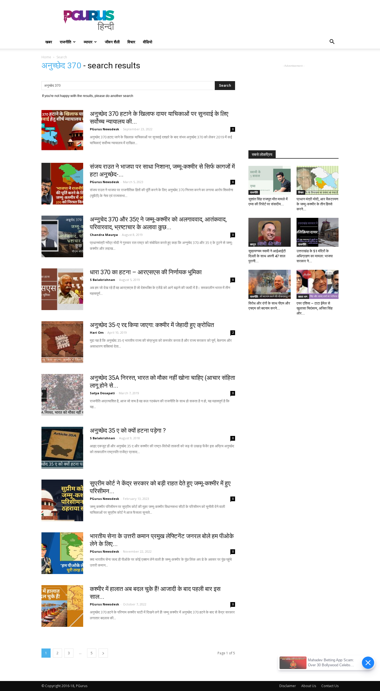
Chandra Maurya (104, 235)
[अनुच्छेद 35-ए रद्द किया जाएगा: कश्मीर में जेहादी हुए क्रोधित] (62, 342)
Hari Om (96, 332)
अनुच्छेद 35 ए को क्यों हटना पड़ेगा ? (128, 430)
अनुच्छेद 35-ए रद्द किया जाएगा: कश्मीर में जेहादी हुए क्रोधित (152, 324)
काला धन (302, 296)
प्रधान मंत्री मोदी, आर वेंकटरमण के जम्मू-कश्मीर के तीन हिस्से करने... (317, 204)
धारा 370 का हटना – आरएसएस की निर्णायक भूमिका (146, 272)
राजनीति (65, 41)
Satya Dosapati (102, 393)
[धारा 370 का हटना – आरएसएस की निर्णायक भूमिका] (62, 289)
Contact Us (330, 685)
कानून (253, 244)
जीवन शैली (112, 41)
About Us (308, 685)
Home (46, 57)
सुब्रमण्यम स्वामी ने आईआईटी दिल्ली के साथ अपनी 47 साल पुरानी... (267, 256)
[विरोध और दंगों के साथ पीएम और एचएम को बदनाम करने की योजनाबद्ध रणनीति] (269, 284)
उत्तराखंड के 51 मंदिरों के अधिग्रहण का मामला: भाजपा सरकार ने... (315, 256)
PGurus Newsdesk (104, 129)
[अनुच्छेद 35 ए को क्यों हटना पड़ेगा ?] (62, 447)
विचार (131, 41)
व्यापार (88, 41)
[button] (332, 42)
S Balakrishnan (102, 280)
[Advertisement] (237, 20)
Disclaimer (287, 685)
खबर (48, 41)
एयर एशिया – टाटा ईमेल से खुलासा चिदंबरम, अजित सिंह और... (314, 308)
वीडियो (147, 41)
